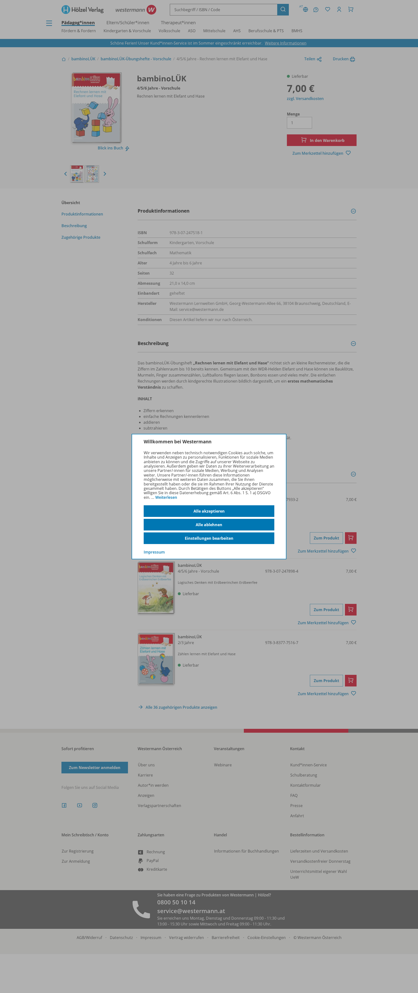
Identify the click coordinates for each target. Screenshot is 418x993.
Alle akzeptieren (209, 511)
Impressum (154, 552)
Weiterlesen (166, 497)
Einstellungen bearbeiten (209, 538)
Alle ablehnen (209, 524)
